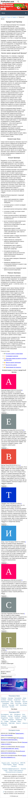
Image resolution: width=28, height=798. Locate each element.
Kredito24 (17, 718)
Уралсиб (24, 701)
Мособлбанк (23, 705)
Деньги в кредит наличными (13, 362)
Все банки (14, 709)
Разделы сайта (6, 763)
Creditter (6, 721)
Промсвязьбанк (5, 701)
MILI (11, 714)
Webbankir (3, 716)
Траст (23, 699)
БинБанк (10, 699)
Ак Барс (25, 703)
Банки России (15, 763)
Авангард (10, 698)
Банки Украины (7, 764)
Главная (3, 17)
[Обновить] (3, 673)
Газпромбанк (17, 698)
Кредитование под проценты (13, 367)
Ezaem (11, 718)
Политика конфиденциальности (10, 768)
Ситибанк (3, 699)
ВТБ (12, 701)
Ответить (4, 413)
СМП (17, 705)
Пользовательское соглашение (14, 772)
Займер (24, 716)
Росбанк (12, 706)
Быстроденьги (5, 714)
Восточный (5, 706)
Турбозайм (13, 721)
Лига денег (5, 725)
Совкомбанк (5, 703)
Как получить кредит (11, 365)
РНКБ (12, 703)
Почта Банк (18, 703)
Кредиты (14, 17)
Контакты (14, 766)
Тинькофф (11, 705)
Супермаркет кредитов (12, 356)
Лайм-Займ (12, 723)
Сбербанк (3, 698)
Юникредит (18, 701)
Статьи (8, 17)
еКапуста (24, 723)
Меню (14, 13)
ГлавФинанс (17, 716)
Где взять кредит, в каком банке (14, 353)
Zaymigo (10, 716)
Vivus (23, 714)
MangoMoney (4, 718)
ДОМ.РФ (4, 705)
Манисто (18, 723)
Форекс (15, 764)
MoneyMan (24, 718)
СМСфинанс (18, 719)
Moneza (4, 719)
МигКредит (11, 719)
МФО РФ (22, 763)
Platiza (19, 721)
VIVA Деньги (17, 714)
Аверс (24, 698)
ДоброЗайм (4, 723)
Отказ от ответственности (16, 770)
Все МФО (14, 727)
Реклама (21, 764)
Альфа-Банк (17, 699)
